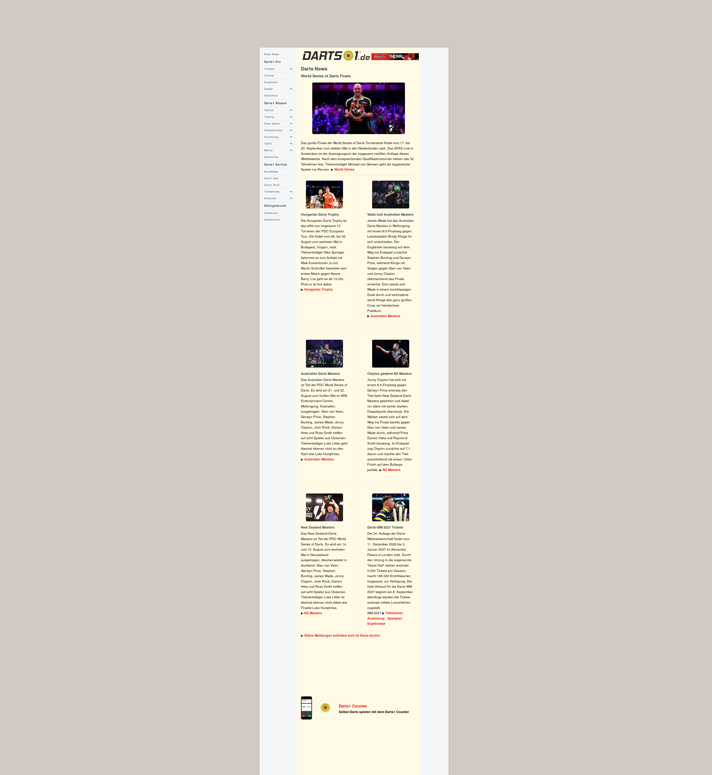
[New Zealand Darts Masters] (390, 353)
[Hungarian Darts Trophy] (324, 194)
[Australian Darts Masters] (390, 194)
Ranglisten (271, 82)
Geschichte (271, 157)
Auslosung (376, 618)
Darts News (271, 54)
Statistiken (271, 95)
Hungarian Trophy (318, 289)
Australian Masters (385, 316)
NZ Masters (391, 470)
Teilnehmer (394, 613)
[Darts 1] (336, 61)
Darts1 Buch (272, 185)
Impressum (271, 213)
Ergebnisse (376, 623)
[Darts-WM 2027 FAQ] (390, 507)
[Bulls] (396, 59)
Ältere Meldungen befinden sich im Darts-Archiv (342, 635)
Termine (269, 75)
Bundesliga (271, 171)
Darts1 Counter (353, 706)
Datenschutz (272, 219)
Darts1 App (271, 178)
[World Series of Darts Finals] (358, 108)
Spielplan (394, 618)
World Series (344, 169)
